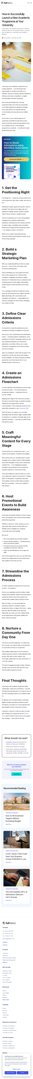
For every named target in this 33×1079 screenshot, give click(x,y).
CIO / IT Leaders (7, 977)
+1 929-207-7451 (8, 936)
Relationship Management (9, 960)
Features (5, 962)
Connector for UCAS (8, 1032)
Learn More (16, 774)
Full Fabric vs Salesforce (9, 1045)
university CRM (24, 408)
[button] (29, 3)
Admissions (5, 955)
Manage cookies (16, 1069)
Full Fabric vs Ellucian (8, 1041)
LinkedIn (5, 942)
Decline (22, 1072)
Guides (4, 995)
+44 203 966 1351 (8, 931)
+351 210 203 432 (8, 933)
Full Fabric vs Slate (7, 1043)
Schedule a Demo (11, 742)
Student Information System (9, 957)
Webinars (5, 997)
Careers (5, 1017)
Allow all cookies (10, 1072)
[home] (6, 3)
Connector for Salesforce (9, 1026)
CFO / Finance (6, 980)
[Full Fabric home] (9, 923)
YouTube (5, 945)
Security (5, 1012)
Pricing (4, 1008)
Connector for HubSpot (8, 1028)
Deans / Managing (7, 982)
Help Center (6, 999)
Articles (4, 990)
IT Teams (5, 975)
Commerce (5, 953)
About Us (5, 1010)
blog (23, 746)
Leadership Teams (7, 973)
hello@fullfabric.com (9, 938)
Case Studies (6, 993)
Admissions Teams (7, 971)
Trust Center (6, 1015)
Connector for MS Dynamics (9, 1030)
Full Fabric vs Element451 (9, 1048)
